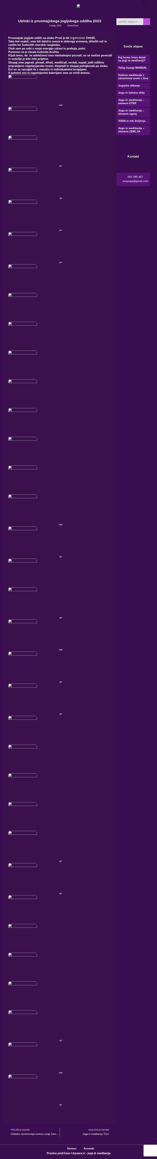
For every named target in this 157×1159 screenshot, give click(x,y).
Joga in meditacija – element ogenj (131, 112)
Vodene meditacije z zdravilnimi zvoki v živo (133, 76)
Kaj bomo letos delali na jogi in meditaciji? (132, 59)
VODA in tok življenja (131, 120)
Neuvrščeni (72, 25)
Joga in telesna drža (131, 92)
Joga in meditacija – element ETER (131, 101)
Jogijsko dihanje (129, 85)
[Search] (146, 21)
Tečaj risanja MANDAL (132, 67)
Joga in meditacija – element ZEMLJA (131, 130)
